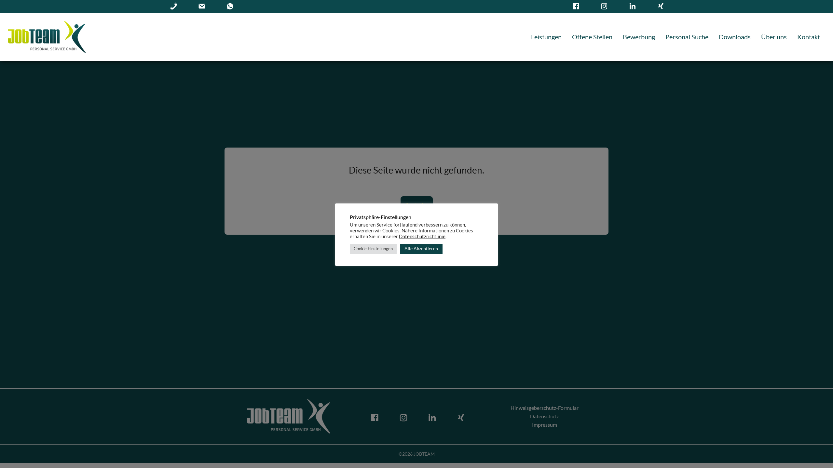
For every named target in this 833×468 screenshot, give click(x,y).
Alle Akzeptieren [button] (421, 248)
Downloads (735, 37)
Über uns (774, 37)
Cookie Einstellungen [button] (373, 248)
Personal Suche (686, 37)
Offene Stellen (592, 37)
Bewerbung (639, 37)
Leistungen (546, 37)
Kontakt (808, 37)
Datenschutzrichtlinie (422, 236)
